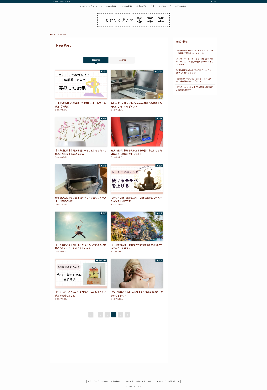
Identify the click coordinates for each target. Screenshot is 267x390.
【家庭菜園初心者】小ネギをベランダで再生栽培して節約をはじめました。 (194, 52)
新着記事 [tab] (96, 60)
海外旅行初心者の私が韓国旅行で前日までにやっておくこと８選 (194, 71)
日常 (150, 381)
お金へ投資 (115, 381)
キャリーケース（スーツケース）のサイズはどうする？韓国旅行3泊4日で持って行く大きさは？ (194, 62)
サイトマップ (160, 381)
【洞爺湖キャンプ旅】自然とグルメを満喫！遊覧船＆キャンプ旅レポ (193, 80)
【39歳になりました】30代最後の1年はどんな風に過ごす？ (194, 88)
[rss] (211, 1)
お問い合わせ (173, 381)
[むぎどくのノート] (133, 20)
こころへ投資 (128, 381)
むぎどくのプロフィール (98, 381)
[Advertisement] (109, 339)
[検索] (215, 1)
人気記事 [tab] (122, 60)
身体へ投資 (140, 381)
